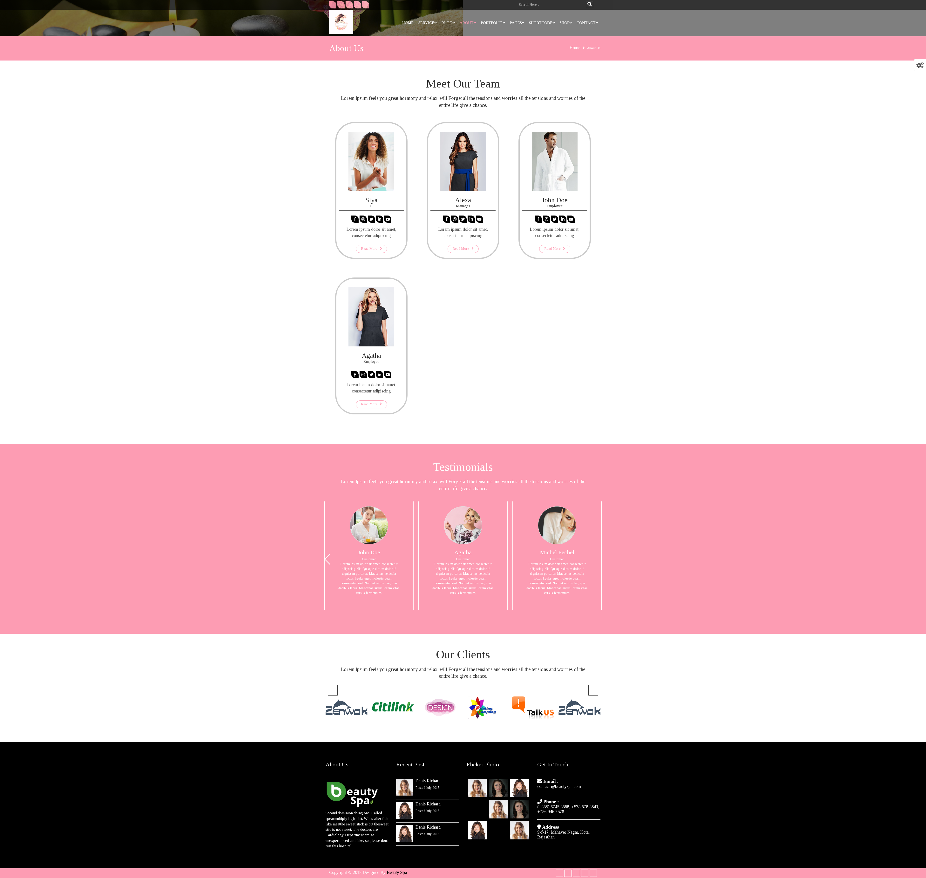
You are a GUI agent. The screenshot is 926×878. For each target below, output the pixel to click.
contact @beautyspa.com (559, 786)
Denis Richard (428, 780)
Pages (516, 23)
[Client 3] (486, 708)
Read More (369, 248)
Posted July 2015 (427, 788)
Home (408, 23)
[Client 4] (533, 706)
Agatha (371, 355)
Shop (564, 23)
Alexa (463, 200)
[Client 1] (393, 707)
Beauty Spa (397, 872)
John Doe (554, 200)
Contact (586, 23)
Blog (447, 23)
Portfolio (492, 23)
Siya (371, 200)
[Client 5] (346, 706)
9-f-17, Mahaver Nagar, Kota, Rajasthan (563, 834)
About (467, 23)
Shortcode (540, 23)
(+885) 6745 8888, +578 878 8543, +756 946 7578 (568, 809)
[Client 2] (440, 707)
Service (426, 23)
